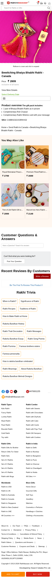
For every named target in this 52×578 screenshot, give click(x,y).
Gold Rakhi (5, 433)
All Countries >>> (7, 515)
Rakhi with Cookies (33, 437)
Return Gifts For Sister (10, 452)
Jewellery (29, 499)
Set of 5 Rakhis (7, 472)
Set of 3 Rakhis (7, 464)
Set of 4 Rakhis (7, 468)
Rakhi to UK (5, 491)
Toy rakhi (4, 437)
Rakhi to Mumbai (32, 452)
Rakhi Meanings (10, 369)
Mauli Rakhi (5, 421)
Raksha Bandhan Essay (13, 339)
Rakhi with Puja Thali (34, 429)
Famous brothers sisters (29, 346)
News (39, 538)
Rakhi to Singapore (8, 503)
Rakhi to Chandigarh (34, 468)
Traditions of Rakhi (28, 309)
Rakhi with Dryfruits (33, 417)
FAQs (26, 526)
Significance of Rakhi (30, 301)
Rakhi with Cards (32, 425)
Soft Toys (29, 495)
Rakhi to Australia (8, 495)
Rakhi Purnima (9, 346)
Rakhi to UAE (6, 511)
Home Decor (31, 487)
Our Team (16, 526)
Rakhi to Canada (7, 499)
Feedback (36, 526)
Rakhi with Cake (32, 421)
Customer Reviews (8, 546)
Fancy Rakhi (6, 413)
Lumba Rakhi (6, 417)
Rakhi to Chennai (32, 464)
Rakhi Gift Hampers (33, 433)
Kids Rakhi (5, 408)
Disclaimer (18, 530)
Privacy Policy (30, 530)
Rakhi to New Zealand (9, 507)
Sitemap (41, 546)
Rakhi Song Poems (36, 339)
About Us (5, 526)
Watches (29, 503)
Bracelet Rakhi (6, 429)
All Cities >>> (31, 476)
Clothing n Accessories (34, 515)
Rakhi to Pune (31, 460)
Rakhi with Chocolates (34, 413)
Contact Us (5, 530)
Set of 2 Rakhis (7, 460)
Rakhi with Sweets (33, 408)
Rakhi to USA (6, 487)
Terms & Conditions (8, 534)
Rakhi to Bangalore (33, 456)
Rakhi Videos (6, 542)
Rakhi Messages (34, 331)
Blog (18, 538)
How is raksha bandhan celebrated (18, 361)
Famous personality (11, 354)
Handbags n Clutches (34, 511)
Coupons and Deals (27, 546)
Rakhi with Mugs (7, 476)
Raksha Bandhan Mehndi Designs (17, 376)
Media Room (29, 538)
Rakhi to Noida (31, 472)
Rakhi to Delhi (31, 448)
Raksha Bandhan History (13, 324)
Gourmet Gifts (31, 491)
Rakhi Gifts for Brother (9, 448)
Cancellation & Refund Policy (31, 534)
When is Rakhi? (9, 301)
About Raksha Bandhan (31, 369)
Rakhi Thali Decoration (12, 331)
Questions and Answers (24, 542)
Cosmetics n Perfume (34, 507)
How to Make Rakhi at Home (15, 316)
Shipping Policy (7, 538)
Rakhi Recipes (9, 309)
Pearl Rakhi (5, 425)
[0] (38, 4)
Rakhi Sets (5, 456)
